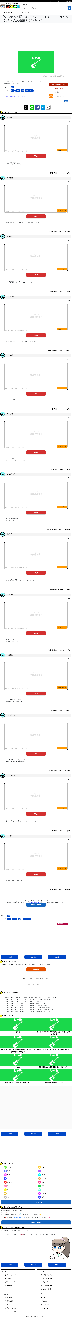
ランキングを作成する (36, 1202)
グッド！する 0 (64, 923)
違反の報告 (8, 1297)
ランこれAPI (45, 1304)
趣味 (12, 87)
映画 (8, 1174)
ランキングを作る (46, 1278)
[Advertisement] (36, 37)
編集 (66, 101)
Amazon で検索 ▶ (62, 150)
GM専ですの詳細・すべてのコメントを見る (59, 350)
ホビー (17, 90)
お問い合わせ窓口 (10, 1308)
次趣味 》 (57, 957)
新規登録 (22, 1234)
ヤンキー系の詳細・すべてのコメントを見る (58, 831)
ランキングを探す (46, 1275)
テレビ (43, 1174)
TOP (5, 12)
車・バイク (44, 1178)
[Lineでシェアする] (32, 107)
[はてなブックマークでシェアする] (43, 107)
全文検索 (25, 4)
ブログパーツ (45, 1301)
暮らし (43, 1189)
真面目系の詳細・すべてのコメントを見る (59, 231)
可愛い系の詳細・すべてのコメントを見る (59, 650)
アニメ (43, 1167)
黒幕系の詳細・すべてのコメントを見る (60, 589)
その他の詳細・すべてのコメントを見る (60, 889)
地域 (43, 1197)
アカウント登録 (46, 1289)
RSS (6, 1289)
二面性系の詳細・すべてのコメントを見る (59, 710)
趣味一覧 (33, 957)
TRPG (12, 90)
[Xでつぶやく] (26, 107)
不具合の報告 (9, 1301)
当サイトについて (10, 1275)
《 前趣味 (9, 957)
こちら (17, 96)
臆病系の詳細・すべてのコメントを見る (60, 291)
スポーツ (9, 1182)
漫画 (8, 1171)
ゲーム (9, 1167)
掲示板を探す (45, 1282)
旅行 (43, 1182)
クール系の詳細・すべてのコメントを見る (59, 409)
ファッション (10, 1185)
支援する (44, 1297)
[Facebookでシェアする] (37, 107)
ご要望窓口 (8, 1304)
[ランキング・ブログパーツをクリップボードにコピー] (48, 107)
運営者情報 (8, 1285)
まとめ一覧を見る (46, 1285)
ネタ (8, 1193)
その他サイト (45, 1308)
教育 (8, 1197)
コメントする (36, 969)
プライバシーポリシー (12, 1282)
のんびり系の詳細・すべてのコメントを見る (58, 529)
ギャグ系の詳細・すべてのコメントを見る (59, 469)
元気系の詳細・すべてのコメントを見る (60, 173)
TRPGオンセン (29, 90)
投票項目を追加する (36, 1222)
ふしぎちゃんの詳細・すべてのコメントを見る (58, 770)
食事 (8, 1189)
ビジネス (44, 1193)
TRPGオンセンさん (59, 96)
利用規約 (8, 1278)
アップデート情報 (10, 1311)
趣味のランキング (12, 12)
